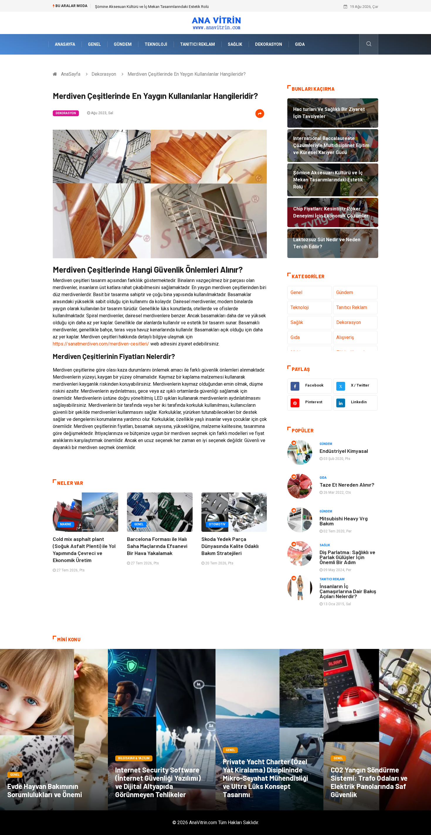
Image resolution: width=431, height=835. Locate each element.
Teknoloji (156, 44)
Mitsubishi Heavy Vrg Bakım (344, 521)
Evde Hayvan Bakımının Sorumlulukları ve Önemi (44, 790)
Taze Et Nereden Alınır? (347, 484)
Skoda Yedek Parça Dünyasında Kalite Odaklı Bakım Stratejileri (230, 546)
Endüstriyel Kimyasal (344, 451)
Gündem (123, 44)
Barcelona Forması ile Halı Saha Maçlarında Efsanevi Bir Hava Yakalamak (157, 546)
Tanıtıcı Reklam (197, 44)
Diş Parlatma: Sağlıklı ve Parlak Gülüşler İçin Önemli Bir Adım (347, 557)
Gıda (300, 44)
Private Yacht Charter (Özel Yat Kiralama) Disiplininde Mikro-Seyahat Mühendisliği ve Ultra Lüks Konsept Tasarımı (265, 778)
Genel (94, 44)
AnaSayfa (65, 44)
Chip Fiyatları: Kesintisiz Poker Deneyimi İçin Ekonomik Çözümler (149, 6)
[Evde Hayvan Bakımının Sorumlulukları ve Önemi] (54, 729)
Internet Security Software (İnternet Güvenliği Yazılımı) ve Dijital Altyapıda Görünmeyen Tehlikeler (158, 782)
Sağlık (235, 44)
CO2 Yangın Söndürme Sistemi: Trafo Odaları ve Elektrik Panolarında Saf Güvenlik (369, 782)
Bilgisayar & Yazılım (134, 758)
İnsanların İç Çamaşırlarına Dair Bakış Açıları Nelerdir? (348, 591)
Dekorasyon (268, 44)
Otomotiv (217, 524)
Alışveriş (345, 337)
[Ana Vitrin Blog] (215, 22)
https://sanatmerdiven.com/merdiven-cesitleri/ (101, 344)
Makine (65, 524)
